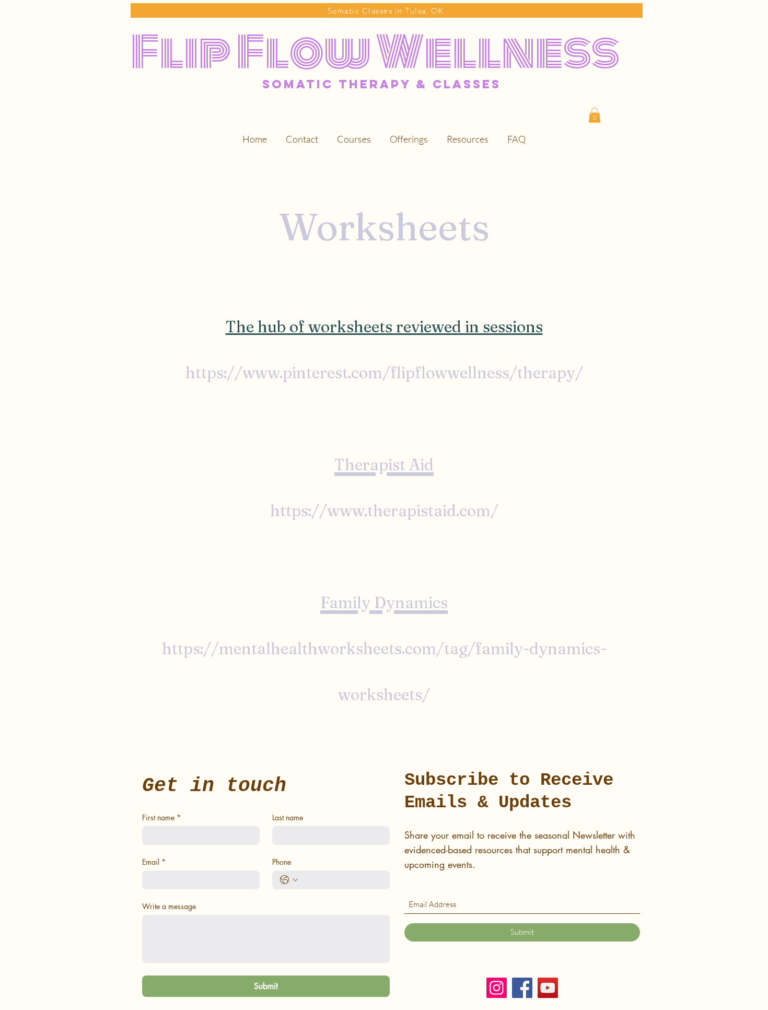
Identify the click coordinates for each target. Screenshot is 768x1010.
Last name (287, 817)
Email (154, 861)
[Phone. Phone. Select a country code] (288, 880)
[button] (594, 115)
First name (161, 817)
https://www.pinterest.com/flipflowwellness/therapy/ (384, 372)
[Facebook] (522, 988)
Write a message (169, 906)
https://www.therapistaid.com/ (384, 510)
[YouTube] (548, 988)
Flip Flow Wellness (375, 52)
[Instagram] (496, 988)
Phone (281, 861)
